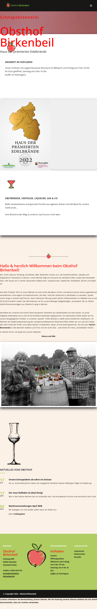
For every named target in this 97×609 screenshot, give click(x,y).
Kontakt (77, 557)
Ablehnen (17, 606)
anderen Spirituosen (40, 214)
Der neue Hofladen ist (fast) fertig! (26, 492)
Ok (4, 606)
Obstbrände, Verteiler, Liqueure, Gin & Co (31, 198)
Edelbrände (10, 207)
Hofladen (15, 68)
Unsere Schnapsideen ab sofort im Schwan (30, 479)
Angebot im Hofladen (18, 62)
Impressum (79, 551)
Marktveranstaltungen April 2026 (25, 506)
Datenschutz (79, 554)
